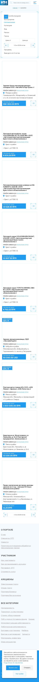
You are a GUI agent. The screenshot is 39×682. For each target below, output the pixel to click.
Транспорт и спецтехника (12, 612)
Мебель (25, 630)
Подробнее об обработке (13, 663)
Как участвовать (8, 560)
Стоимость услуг (8, 572)
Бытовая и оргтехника (10, 630)
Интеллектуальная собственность (15, 623)
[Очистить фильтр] (6, 17)
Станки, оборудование (10, 615)
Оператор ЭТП (7, 538)
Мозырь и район (11, 93)
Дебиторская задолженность (13, 627)
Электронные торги (9, 584)
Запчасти (26, 634)
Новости (4, 542)
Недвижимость (7, 608)
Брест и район (11, 144)
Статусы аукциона (9, 22)
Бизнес (32, 619)
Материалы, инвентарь (11, 638)
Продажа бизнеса (8, 592)
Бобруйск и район (12, 346)
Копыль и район (11, 494)
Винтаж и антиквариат (11, 634)
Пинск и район (11, 444)
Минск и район (11, 394)
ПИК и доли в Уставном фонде (14, 619)
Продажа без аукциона (11, 595)
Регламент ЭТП (7, 568)
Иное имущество (8, 642)
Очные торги (6, 588)
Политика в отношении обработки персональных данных (16, 547)
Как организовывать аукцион (13, 564)
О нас (3, 534)
